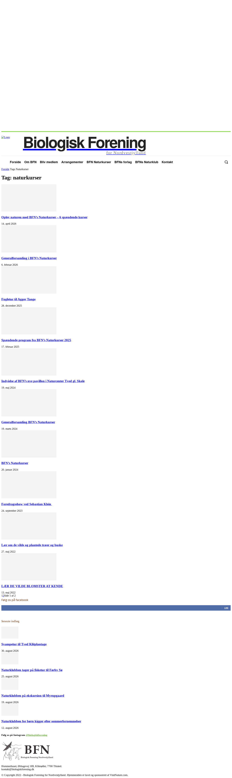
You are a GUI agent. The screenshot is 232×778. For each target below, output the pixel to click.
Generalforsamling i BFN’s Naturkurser (29, 258)
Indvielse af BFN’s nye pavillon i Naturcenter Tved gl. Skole (43, 381)
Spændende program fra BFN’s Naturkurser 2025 (36, 340)
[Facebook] (211, 162)
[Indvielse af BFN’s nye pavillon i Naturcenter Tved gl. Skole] (28, 374)
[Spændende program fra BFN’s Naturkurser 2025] (28, 333)
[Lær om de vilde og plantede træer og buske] (28, 538)
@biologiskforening (36, 735)
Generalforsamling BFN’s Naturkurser (28, 422)
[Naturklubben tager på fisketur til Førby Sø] (9, 663)
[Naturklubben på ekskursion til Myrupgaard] (9, 689)
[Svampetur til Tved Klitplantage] (9, 637)
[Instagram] (218, 162)
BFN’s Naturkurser (14, 463)
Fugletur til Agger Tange (18, 299)
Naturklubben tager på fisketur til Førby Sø (32, 670)
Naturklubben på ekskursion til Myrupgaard (32, 695)
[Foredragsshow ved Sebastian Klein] (28, 497)
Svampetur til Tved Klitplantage (24, 644)
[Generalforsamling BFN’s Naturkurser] (28, 415)
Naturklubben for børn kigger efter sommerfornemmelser (41, 721)
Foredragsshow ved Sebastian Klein (26, 504)
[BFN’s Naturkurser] (28, 456)
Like (226, 608)
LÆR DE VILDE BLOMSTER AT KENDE (32, 586)
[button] (226, 162)
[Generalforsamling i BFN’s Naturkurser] (28, 251)
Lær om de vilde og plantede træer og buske (32, 545)
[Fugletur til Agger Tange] (28, 292)
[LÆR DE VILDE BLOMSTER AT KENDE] (28, 579)
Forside (5, 169)
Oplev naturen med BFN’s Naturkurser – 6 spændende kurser (44, 217)
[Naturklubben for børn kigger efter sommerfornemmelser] (9, 714)
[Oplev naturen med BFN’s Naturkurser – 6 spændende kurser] (28, 210)
